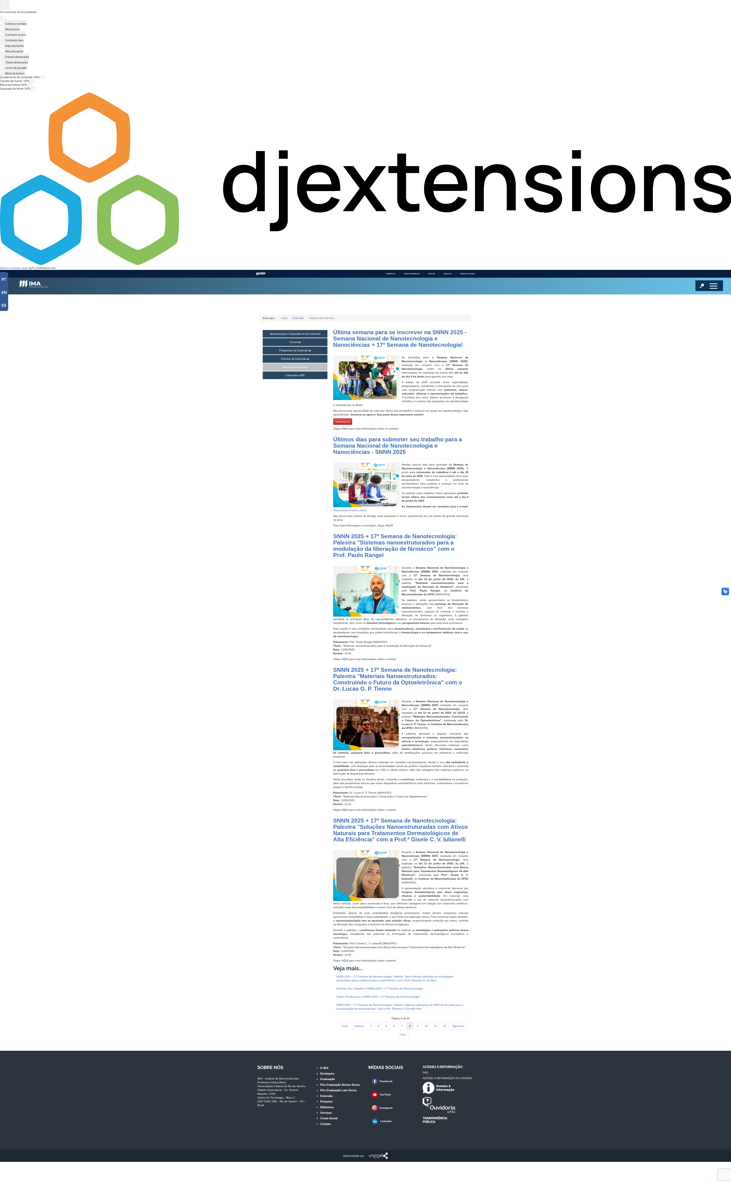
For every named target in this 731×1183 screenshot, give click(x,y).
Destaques (327, 1073)
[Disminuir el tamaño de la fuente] (31, 81)
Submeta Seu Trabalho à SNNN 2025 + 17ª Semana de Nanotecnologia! (379, 988)
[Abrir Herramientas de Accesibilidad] (4, 5)
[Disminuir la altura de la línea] (29, 85)
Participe (431, 274)
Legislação (448, 274)
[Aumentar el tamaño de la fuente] (34, 81)
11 (435, 1026)
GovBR (261, 273)
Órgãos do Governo (467, 274)
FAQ (425, 1072)
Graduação (327, 1079)
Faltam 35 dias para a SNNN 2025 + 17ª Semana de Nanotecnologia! (378, 996)
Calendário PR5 (295, 375)
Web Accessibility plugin (14, 267)
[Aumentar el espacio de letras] (35, 89)
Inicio (345, 1026)
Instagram (386, 1107)
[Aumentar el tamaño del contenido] (44, 77)
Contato (325, 1124)
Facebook (386, 1081)
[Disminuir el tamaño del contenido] (41, 77)
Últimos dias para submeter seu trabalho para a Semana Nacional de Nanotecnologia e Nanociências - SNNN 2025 (397, 445)
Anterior (359, 1026)
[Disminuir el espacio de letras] (32, 89)
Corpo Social (329, 1118)
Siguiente (458, 1026)
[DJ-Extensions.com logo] (365, 264)
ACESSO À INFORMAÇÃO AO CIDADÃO (447, 1078)
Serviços (326, 1112)
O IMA (324, 1068)
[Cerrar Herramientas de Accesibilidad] (5, 18)
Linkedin (386, 1121)
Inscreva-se (343, 421)
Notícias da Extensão (295, 367)
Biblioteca (327, 1107)
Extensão (326, 1096)
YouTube (385, 1094)
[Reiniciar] (1, 18)
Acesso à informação (412, 274)
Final (402, 1034)
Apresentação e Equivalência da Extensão (295, 333)
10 (426, 1026)
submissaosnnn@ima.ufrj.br (350, 510)
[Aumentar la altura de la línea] (31, 85)
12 (444, 1026)
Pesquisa (326, 1101)
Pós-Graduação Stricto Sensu (340, 1084)
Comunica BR (390, 274)
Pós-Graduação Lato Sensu (338, 1090)
